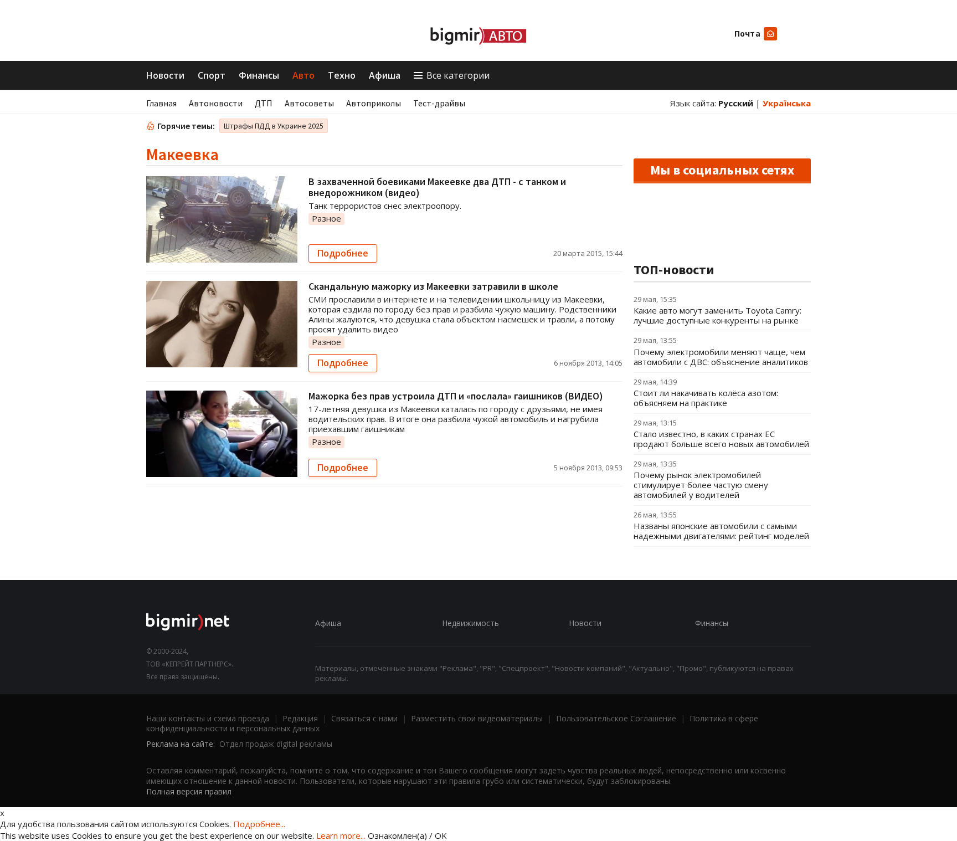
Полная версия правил (188, 791)
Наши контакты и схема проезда (207, 718)
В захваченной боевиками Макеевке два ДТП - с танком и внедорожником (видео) (437, 187)
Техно (342, 75)
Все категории (458, 75)
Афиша (384, 75)
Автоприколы (373, 103)
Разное (326, 218)
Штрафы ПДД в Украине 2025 (273, 126)
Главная (161, 103)
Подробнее (342, 253)
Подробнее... (259, 823)
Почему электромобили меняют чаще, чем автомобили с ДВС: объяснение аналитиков (721, 356)
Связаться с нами (364, 718)
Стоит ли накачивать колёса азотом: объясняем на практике (706, 397)
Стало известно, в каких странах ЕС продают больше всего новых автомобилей (721, 438)
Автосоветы (309, 103)
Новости (165, 75)
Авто (303, 75)
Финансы (259, 75)
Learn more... (341, 835)
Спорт (211, 75)
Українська (787, 103)
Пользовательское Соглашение (616, 718)
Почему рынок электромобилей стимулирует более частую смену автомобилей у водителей (701, 484)
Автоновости (216, 103)
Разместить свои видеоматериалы (477, 718)
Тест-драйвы (439, 103)
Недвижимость (470, 623)
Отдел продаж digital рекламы (275, 744)
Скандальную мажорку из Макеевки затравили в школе (433, 286)
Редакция (300, 718)
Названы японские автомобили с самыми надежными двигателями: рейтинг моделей (721, 530)
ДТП (263, 103)
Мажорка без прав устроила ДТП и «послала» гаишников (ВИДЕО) (455, 395)
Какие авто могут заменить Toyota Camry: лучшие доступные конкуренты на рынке (717, 315)
